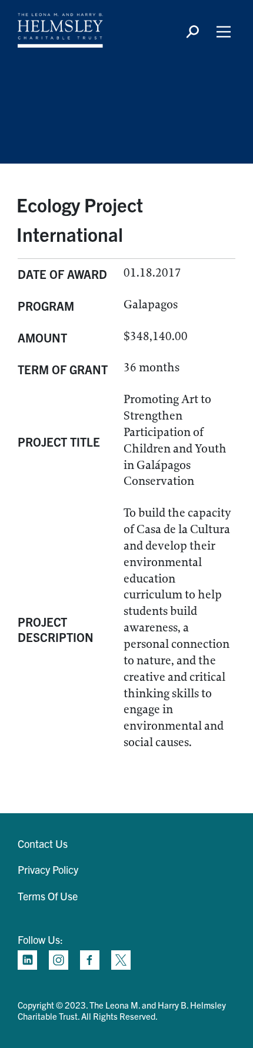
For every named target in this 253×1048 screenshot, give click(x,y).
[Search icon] (192, 31)
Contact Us (43, 843)
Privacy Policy (48, 869)
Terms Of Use (48, 896)
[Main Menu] (223, 32)
